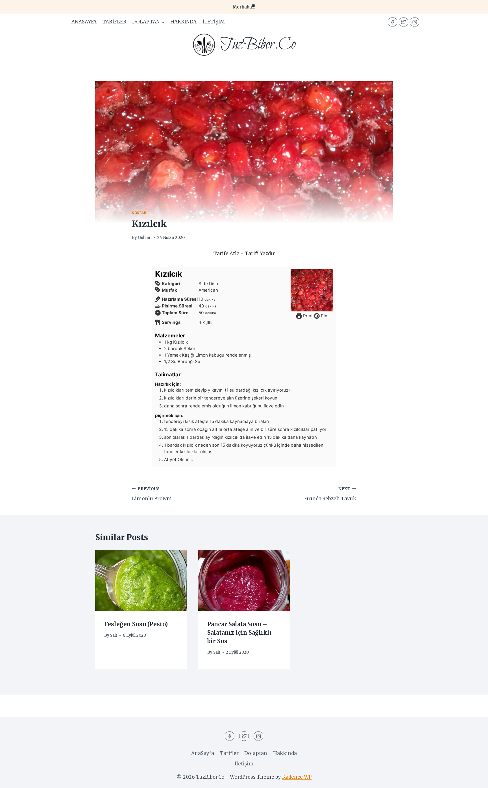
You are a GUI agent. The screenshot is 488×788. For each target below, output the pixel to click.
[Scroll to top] (474, 779)
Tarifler (115, 22)
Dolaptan (255, 753)
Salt (113, 635)
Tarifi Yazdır (260, 253)
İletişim (213, 22)
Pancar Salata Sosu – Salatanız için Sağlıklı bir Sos (239, 633)
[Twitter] (403, 22)
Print (307, 315)
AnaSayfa (84, 22)
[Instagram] (414, 22)
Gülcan (145, 237)
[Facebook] (392, 22)
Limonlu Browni (152, 494)
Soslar (139, 213)
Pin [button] (323, 315)
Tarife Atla (226, 253)
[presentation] (141, 580)
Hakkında (183, 22)
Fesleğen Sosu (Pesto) (136, 624)
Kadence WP (297, 777)
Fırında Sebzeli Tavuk (330, 494)
